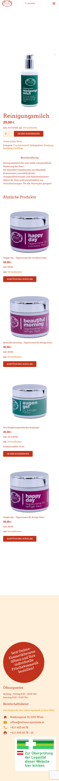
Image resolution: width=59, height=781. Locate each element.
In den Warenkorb (29, 134)
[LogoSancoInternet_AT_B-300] (29, 754)
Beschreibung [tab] (30, 157)
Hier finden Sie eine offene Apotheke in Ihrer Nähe (29, 710)
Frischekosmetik (21, 145)
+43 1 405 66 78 (19, 727)
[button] (54, 3)
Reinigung (48, 145)
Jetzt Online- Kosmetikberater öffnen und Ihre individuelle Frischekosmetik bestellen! (23, 660)
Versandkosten (30, 128)
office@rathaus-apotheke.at (27, 722)
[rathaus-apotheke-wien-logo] (7, 3)
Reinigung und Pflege (13, 148)
